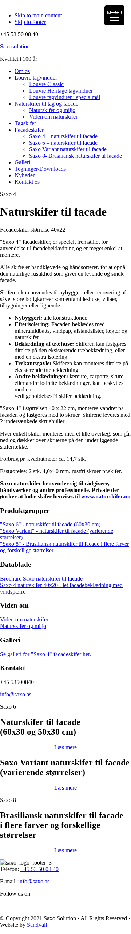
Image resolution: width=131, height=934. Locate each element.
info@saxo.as (15, 694)
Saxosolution (15, 46)
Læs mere (65, 747)
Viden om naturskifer (24, 619)
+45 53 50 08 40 (39, 869)
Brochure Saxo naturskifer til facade (41, 579)
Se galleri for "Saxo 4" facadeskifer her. (45, 654)
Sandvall (37, 925)
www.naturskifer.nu (106, 496)
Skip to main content (38, 15)
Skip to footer (30, 22)
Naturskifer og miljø (23, 626)
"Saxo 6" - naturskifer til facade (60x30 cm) (50, 524)
